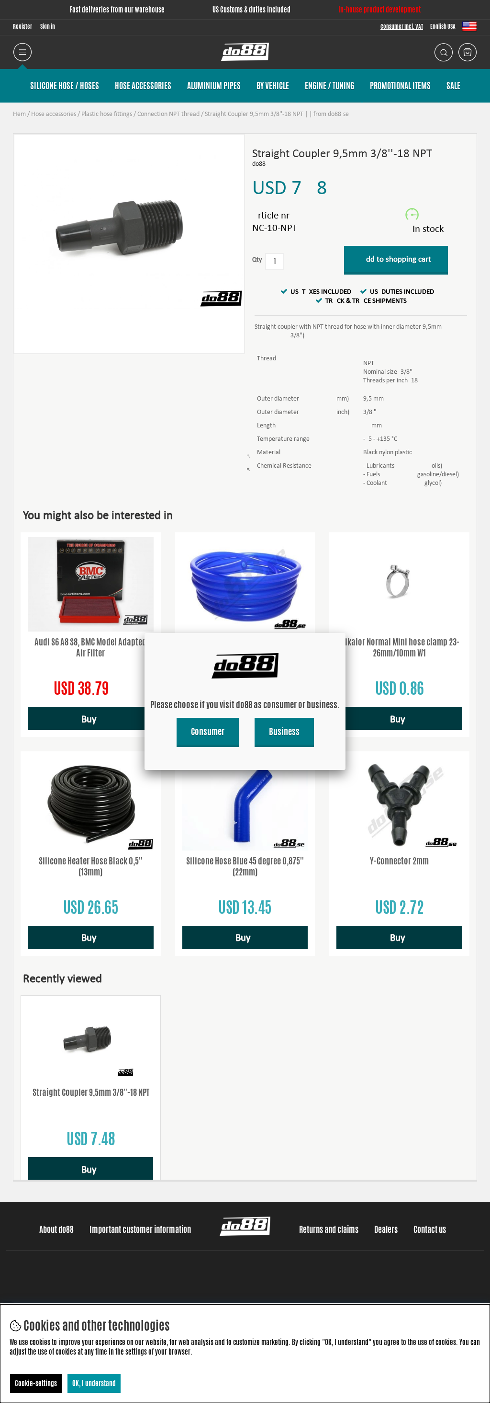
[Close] (345, 633)
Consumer (207, 731)
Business (284, 731)
